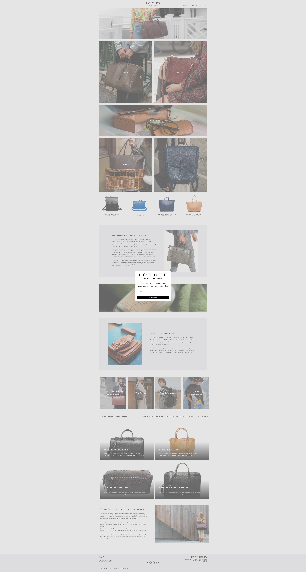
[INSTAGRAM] (201, 557)
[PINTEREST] (206, 557)
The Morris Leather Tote (166, 214)
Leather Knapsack (112, 214)
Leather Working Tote (194, 214)
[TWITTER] (203, 557)
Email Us (195, 556)
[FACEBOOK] (204, 557)
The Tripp (139, 214)
